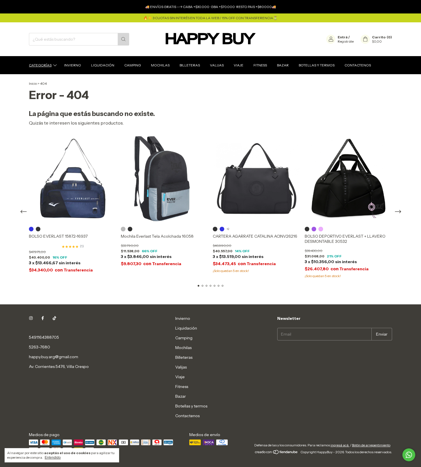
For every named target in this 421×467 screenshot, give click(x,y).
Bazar (283, 65)
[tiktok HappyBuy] (54, 318)
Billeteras (190, 65)
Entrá (343, 37)
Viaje (238, 65)
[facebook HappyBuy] (43, 318)
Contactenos (358, 65)
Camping (132, 65)
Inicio (33, 83)
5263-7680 (39, 347)
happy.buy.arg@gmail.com (53, 356)
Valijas (217, 65)
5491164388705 (44, 337)
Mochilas (160, 65)
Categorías (40, 65)
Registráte (346, 41)
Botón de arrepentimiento (371, 445)
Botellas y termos (317, 65)
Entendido (53, 458)
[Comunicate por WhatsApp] (408, 454)
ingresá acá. (339, 445)
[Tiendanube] (276, 453)
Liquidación (102, 65)
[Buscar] (123, 39)
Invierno (72, 65)
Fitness (260, 65)
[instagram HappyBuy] (31, 318)
